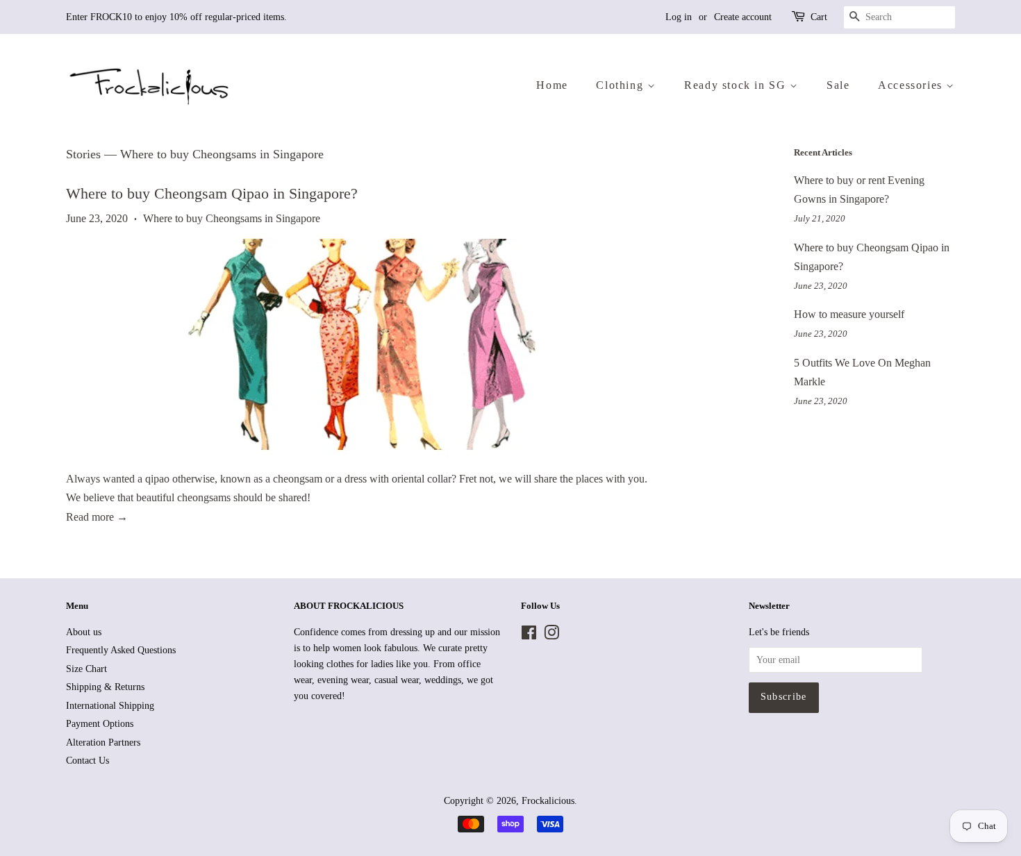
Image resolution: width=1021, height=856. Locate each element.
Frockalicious (548, 801)
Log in (678, 17)
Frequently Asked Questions (121, 650)
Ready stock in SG (737, 85)
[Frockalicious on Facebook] (529, 635)
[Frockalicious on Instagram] (551, 635)
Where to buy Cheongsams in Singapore (231, 218)
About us (83, 632)
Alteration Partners (103, 742)
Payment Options (99, 724)
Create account (743, 17)
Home (551, 85)
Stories (83, 154)
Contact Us (87, 760)
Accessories (912, 85)
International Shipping (110, 705)
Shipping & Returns (105, 687)
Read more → (97, 517)
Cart (819, 17)
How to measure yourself (849, 314)
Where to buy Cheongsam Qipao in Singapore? (212, 193)
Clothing (621, 85)
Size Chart (86, 669)
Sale (838, 85)
